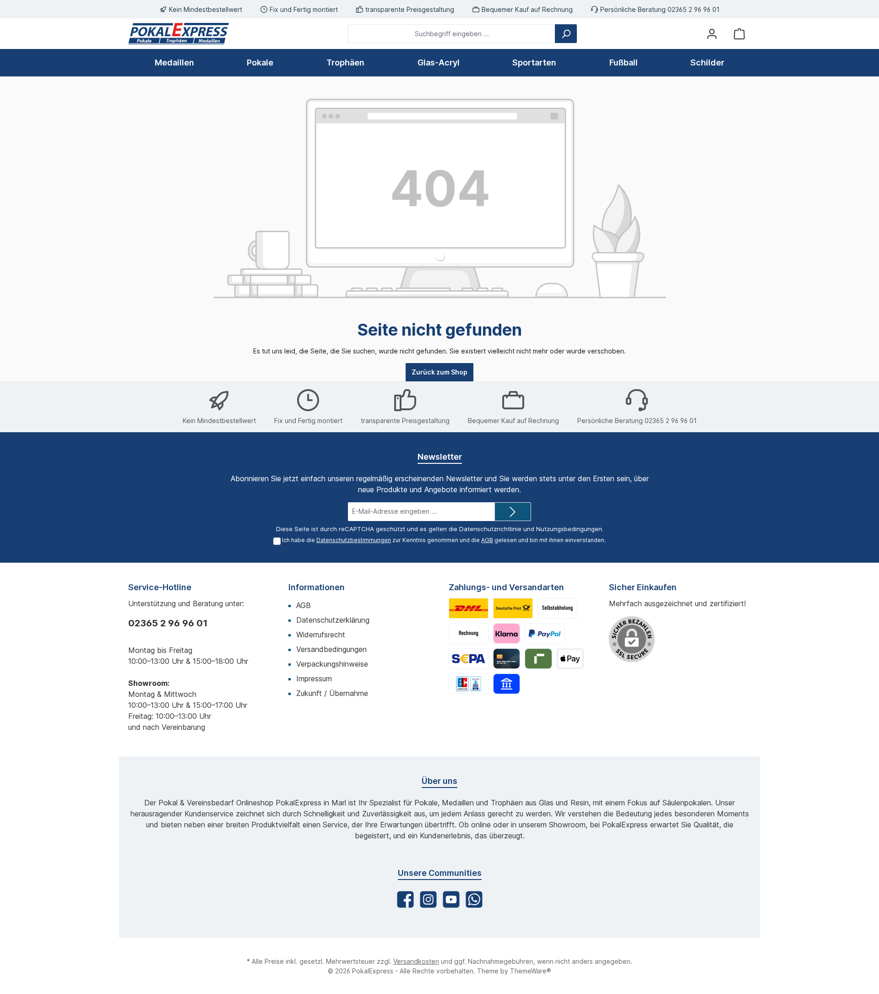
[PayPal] (544, 633)
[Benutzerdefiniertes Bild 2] (513, 608)
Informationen (316, 587)
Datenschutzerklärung (332, 620)
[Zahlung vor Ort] (468, 684)
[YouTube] (451, 899)
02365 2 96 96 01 (167, 623)
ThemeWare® (530, 971)
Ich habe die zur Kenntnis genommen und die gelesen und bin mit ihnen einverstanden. (444, 540)
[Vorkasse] (468, 658)
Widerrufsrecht (320, 634)
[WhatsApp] (474, 899)
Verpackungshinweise (332, 663)
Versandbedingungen (331, 649)
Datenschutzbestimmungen (353, 540)
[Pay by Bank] (506, 684)
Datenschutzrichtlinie (490, 528)
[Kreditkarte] (506, 658)
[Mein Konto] (711, 33)
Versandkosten (416, 961)
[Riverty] (538, 658)
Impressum (314, 678)
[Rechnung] (468, 633)
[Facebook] (405, 899)
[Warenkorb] (739, 33)
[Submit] (512, 511)
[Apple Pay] (570, 658)
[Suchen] (566, 33)
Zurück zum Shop (439, 372)
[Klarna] (506, 633)
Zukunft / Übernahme (332, 693)
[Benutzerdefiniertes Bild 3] (557, 608)
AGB (487, 540)
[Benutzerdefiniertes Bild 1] (468, 608)
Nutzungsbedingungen (569, 528)
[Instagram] (428, 899)
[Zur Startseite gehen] (178, 33)
